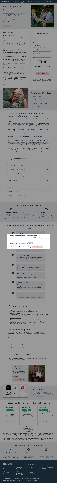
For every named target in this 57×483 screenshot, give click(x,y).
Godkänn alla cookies (37, 246)
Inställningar (12, 246)
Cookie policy (30, 242)
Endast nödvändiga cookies (24, 246)
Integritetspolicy (29, 243)
